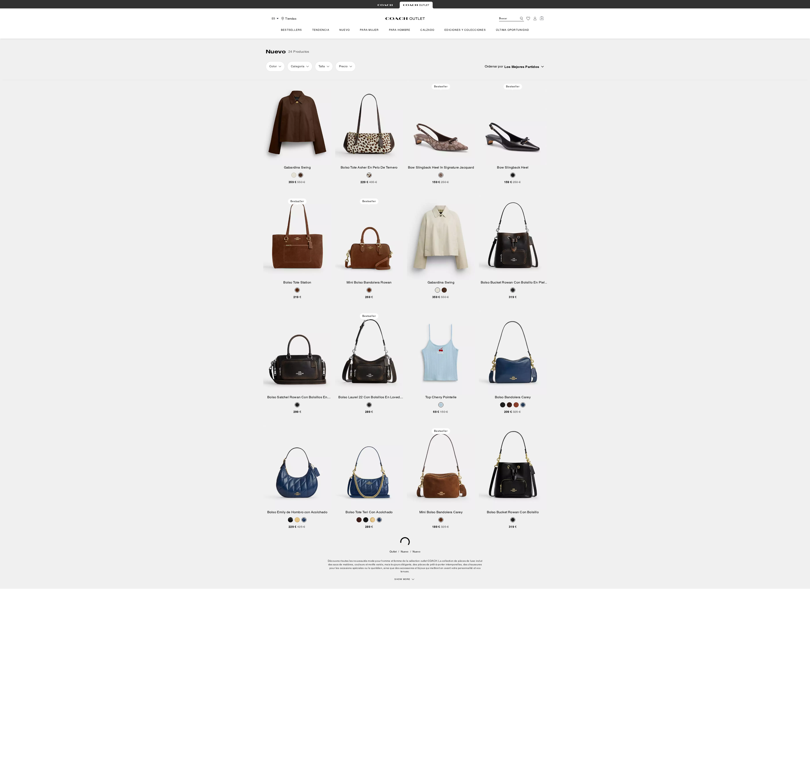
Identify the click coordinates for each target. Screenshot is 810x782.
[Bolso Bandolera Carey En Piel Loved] (369, 581)
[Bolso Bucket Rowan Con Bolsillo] (513, 467)
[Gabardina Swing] (297, 122)
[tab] (385, 5)
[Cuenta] (534, 18)
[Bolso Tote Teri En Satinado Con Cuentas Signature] (369, 696)
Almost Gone (441, 660)
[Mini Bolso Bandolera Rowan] (369, 237)
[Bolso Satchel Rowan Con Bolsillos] (297, 581)
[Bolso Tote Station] (297, 237)
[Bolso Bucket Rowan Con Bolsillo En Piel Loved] (513, 237)
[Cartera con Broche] (513, 581)
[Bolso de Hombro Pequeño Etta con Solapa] (297, 696)
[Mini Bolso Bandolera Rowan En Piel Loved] (441, 581)
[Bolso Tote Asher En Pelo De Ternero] (369, 122)
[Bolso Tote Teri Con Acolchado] (369, 467)
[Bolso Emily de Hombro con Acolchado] (297, 467)
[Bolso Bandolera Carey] (513, 352)
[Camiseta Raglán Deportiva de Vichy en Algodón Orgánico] (441, 696)
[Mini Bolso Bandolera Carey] (441, 467)
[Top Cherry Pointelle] (441, 352)
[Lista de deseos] (528, 18)
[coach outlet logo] (405, 18)
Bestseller (441, 86)
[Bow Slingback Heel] (513, 122)
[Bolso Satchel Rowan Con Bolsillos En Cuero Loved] (297, 352)
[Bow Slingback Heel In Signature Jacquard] (441, 122)
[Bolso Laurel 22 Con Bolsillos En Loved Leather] (369, 352)
